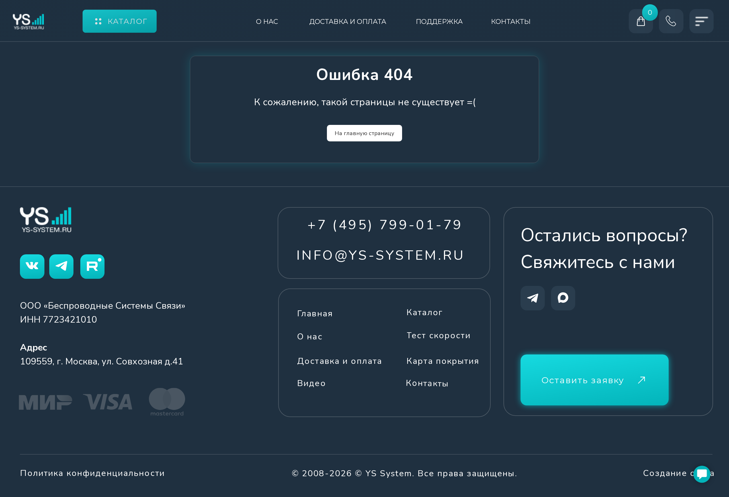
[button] (595, 379)
